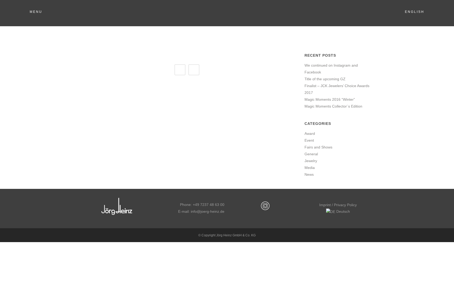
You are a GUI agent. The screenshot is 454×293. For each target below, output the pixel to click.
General (311, 154)
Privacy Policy (345, 205)
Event (309, 140)
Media (310, 168)
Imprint (325, 205)
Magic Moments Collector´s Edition (333, 106)
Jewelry (311, 161)
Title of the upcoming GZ (325, 79)
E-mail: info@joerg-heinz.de (201, 211)
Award (310, 133)
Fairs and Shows (318, 147)
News (309, 174)
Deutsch (342, 211)
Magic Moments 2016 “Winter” (330, 99)
